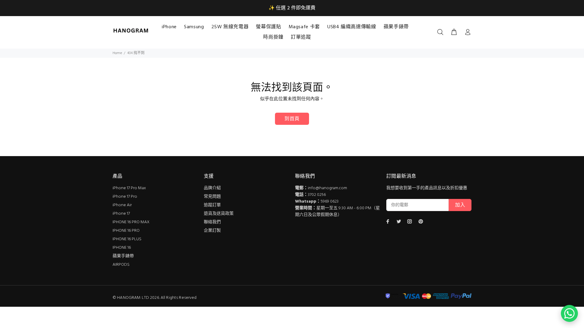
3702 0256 (317, 194)
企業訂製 (212, 230)
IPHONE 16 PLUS (127, 239)
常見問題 (212, 196)
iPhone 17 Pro (125, 196)
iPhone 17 (121, 213)
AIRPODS (121, 264)
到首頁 (291, 119)
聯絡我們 (212, 222)
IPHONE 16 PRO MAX (131, 222)
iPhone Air (122, 205)
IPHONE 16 (122, 247)
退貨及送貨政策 (219, 213)
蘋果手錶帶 (123, 256)
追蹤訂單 (212, 205)
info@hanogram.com (327, 188)
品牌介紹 (212, 188)
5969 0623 (330, 201)
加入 (460, 205)
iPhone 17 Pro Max (129, 188)
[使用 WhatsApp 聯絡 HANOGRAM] (569, 313)
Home (117, 53)
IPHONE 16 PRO (126, 230)
